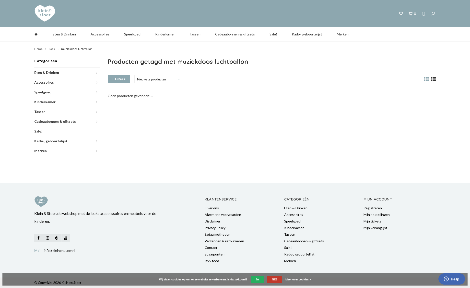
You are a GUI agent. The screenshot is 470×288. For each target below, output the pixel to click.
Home (38, 49)
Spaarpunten (214, 254)
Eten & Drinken (64, 34)
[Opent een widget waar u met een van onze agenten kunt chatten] (451, 279)
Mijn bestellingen (377, 214)
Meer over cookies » (298, 279)
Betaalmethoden (217, 234)
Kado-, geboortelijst (307, 34)
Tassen (194, 34)
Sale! (273, 34)
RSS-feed (212, 261)
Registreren (373, 208)
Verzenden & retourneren (224, 241)
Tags (52, 49)
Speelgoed (132, 34)
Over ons (212, 208)
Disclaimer (212, 221)
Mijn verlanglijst (375, 228)
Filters (120, 79)
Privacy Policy (215, 228)
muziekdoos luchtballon (77, 49)
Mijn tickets (372, 221)
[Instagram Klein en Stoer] (47, 238)
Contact (211, 247)
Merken (343, 34)
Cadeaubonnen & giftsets (235, 34)
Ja (257, 279)
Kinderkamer (165, 34)
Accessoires (100, 34)
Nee (274, 279)
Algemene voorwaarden (223, 214)
